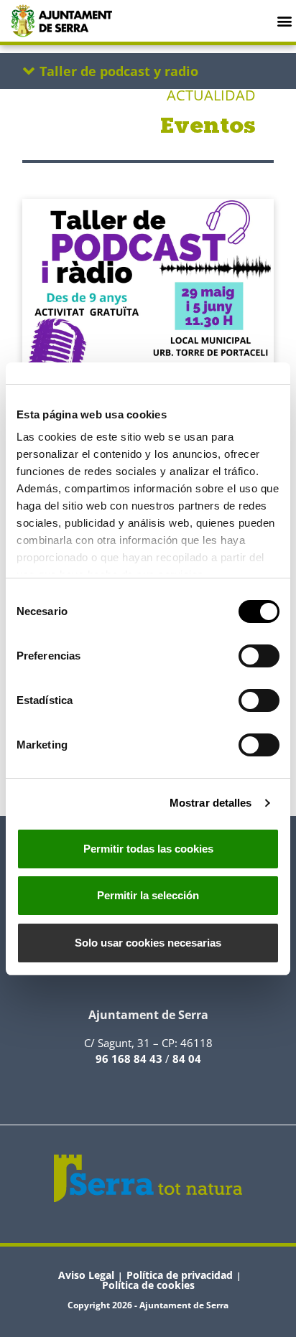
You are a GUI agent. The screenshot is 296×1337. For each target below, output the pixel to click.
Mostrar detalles (211, 803)
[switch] (259, 655)
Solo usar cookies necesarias (148, 943)
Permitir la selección (148, 895)
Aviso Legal (86, 1275)
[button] (284, 20)
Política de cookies (148, 1285)
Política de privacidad (179, 1275)
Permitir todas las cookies (148, 849)
